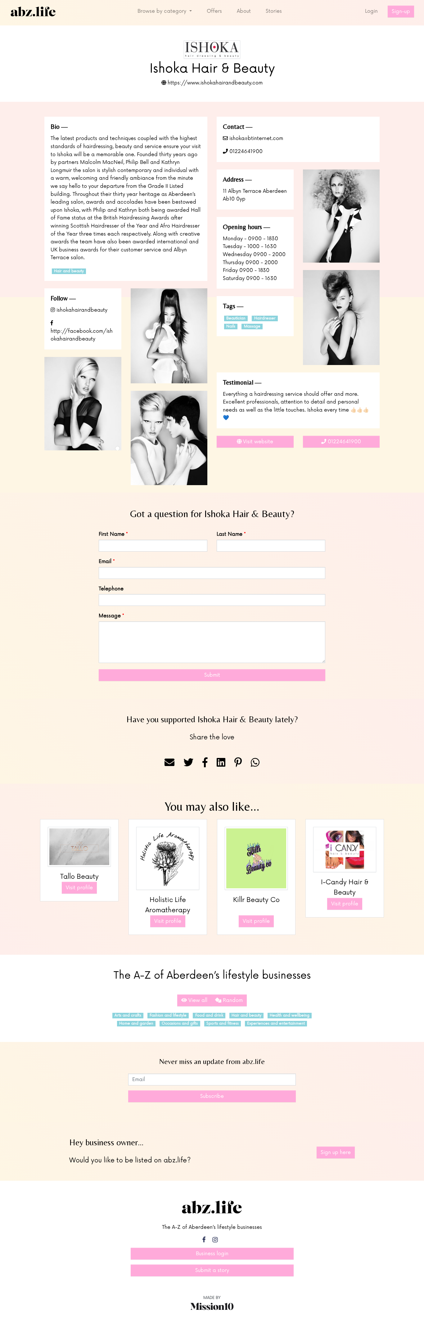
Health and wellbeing (289, 1015)
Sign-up (401, 11)
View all (197, 1000)
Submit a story (212, 1270)
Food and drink (209, 1015)
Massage (252, 326)
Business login (212, 1254)
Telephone (111, 589)
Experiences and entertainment (276, 1023)
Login (371, 11)
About (244, 11)
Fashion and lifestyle (168, 1015)
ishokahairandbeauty (81, 310)
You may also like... (212, 806)
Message (110, 616)
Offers (214, 11)
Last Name (229, 534)
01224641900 (245, 151)
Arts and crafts (128, 1015)
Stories (274, 11)
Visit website (257, 442)
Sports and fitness (222, 1023)
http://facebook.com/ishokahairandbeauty (82, 335)
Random (232, 1000)
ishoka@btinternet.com (255, 138)
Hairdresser (265, 318)
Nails (230, 326)
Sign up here (336, 1152)
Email (105, 561)
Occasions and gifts (180, 1023)
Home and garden (136, 1023)
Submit (212, 675)
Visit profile (79, 888)
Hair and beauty (69, 271)
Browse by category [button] (163, 11)
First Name (111, 534)
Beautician (236, 318)
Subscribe (212, 1096)
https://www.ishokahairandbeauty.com (214, 83)
